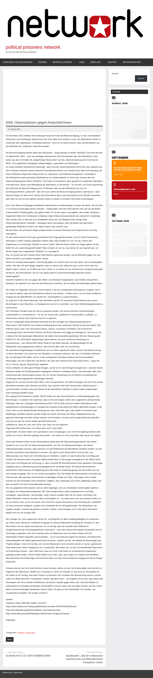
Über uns (95, 62)
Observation (30, 633)
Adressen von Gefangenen (17, 62)
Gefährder (21, 633)
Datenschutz (7, 672)
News (9, 639)
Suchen (115, 74)
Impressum (17, 672)
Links (82, 62)
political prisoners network (33, 47)
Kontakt (112, 62)
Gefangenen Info (132, 62)
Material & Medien (62, 62)
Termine (42, 62)
